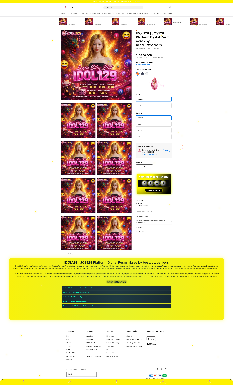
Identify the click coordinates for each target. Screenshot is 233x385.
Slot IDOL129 (70, 356)
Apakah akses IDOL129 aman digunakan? (75, 297)
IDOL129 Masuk (106, 13)
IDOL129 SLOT (155, 13)
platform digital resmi (40, 266)
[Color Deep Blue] (142, 73)
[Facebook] (137, 231)
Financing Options (92, 349)
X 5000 (140, 118)
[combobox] (123, 7)
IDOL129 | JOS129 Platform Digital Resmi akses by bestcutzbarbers (116, 1)
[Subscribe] (94, 374)
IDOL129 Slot (90, 343)
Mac (67, 336)
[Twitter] (140, 231)
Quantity (139, 162)
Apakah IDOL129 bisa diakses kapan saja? (75, 301)
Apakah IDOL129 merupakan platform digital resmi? (77, 288)
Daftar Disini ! (136, 1)
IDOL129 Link (116, 13)
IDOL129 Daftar (84, 13)
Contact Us (110, 346)
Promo (23, 383)
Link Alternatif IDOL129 (130, 13)
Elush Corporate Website (135, 346)
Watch (68, 346)
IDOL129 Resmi (73, 13)
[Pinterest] (143, 231)
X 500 (140, 130)
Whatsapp (163, 383)
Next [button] (171, 2)
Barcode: (149, 48)
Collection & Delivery (113, 339)
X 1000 (140, 124)
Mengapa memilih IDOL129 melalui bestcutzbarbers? (78, 306)
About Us (130, 336)
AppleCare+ (90, 336)
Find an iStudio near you (134, 339)
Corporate (89, 339)
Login (70, 383)
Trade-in (89, 353)
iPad (67, 339)
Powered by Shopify (161, 378)
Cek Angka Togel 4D (154, 190)
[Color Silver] (146, 73)
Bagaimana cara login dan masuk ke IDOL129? (76, 292)
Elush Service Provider (93, 346)
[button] (63, 13)
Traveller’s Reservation (93, 356)
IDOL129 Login (95, 13)
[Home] (65, 7)
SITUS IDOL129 (144, 13)
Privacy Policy (111, 353)
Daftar (116, 383)
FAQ (107, 349)
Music (68, 349)
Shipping (146, 57)
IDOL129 (63, 13)
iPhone (68, 343)
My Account (110, 336)
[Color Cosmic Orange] (138, 74)
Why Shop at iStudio (133, 343)
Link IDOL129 (70, 353)
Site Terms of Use (112, 356)
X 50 (139, 136)
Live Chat (209, 383)
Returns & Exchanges (113, 343)
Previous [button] (62, 2)
